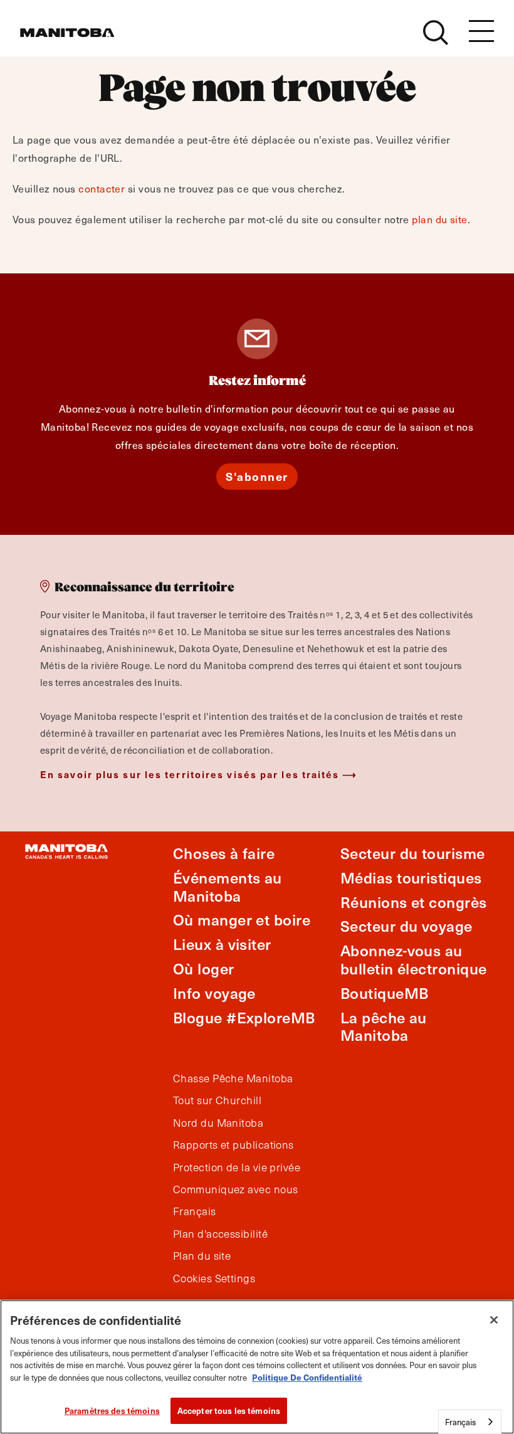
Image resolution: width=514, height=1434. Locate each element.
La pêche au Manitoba (383, 1026)
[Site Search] (435, 32)
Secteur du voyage (406, 926)
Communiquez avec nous (235, 1189)
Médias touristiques (411, 877)
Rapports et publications (233, 1145)
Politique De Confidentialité (307, 1377)
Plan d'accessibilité (220, 1234)
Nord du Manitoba (218, 1123)
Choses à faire (224, 853)
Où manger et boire (241, 919)
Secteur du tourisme (412, 853)
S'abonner (257, 476)
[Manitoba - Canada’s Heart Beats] (67, 33)
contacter (101, 188)
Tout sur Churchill (217, 1100)
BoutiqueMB (384, 993)
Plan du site (202, 1256)
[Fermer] (494, 1320)
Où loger (203, 968)
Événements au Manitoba (227, 886)
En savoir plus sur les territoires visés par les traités (190, 774)
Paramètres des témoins (112, 1410)
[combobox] (469, 1422)
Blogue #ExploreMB (244, 1017)
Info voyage (214, 993)
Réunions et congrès (413, 902)
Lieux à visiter (222, 944)
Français (194, 1211)
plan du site (439, 218)
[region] (257, 1367)
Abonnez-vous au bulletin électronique (413, 959)
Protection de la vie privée (236, 1167)
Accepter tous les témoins (228, 1410)
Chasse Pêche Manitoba (233, 1078)
